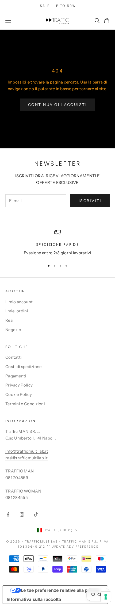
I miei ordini (16, 310)
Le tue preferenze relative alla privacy (60, 590)
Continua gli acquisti (57, 104)
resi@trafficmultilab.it (26, 457)
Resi (9, 320)
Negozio (13, 329)
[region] (57, 242)
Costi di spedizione (23, 366)
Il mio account (19, 301)
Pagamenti (15, 375)
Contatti (13, 357)
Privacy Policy (19, 385)
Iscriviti (90, 200)
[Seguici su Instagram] (22, 514)
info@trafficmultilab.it (26, 451)
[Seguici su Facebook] (8, 514)
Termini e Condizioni (25, 403)
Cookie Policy (18, 394)
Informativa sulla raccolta (34, 599)
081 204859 (16, 477)
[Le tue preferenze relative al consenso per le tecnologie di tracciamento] (106, 597)
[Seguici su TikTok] (36, 514)
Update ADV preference (75, 546)
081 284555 (16, 497)
